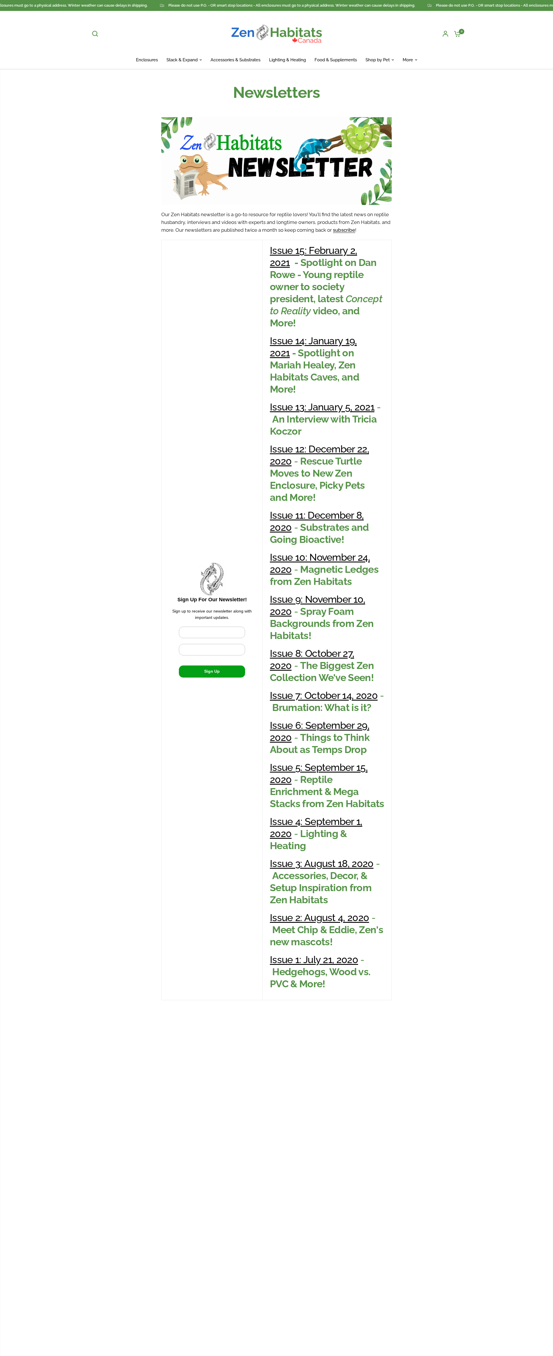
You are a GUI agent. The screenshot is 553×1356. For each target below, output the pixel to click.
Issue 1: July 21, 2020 (314, 959)
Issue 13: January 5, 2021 (322, 407)
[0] (456, 34)
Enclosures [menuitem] (147, 59)
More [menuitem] (408, 59)
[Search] (96, 34)
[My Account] (445, 34)
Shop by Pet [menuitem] (377, 59)
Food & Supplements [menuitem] (336, 59)
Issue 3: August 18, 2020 (322, 863)
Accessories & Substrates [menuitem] (235, 59)
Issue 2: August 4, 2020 (319, 917)
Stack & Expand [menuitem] (182, 59)
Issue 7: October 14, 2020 (324, 695)
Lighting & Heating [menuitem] (287, 59)
